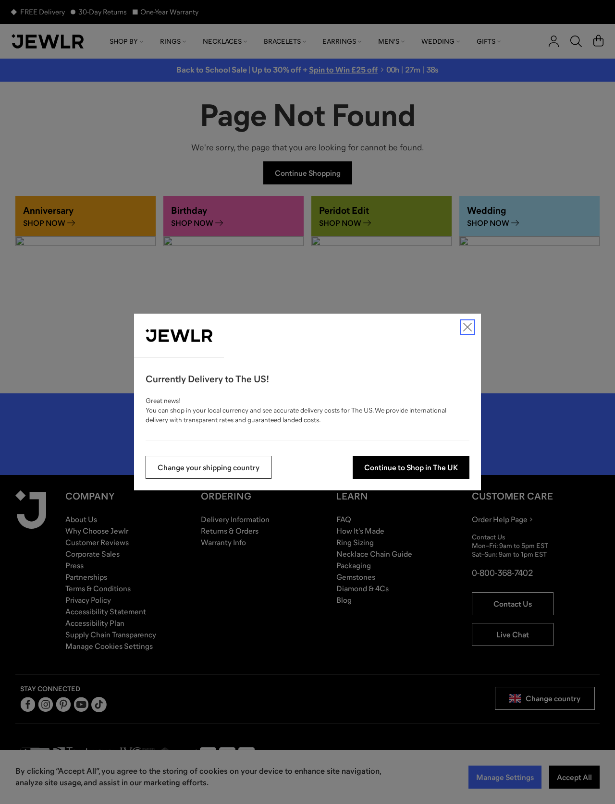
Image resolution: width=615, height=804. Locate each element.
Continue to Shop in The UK (411, 467)
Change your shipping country (208, 467)
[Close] (467, 327)
